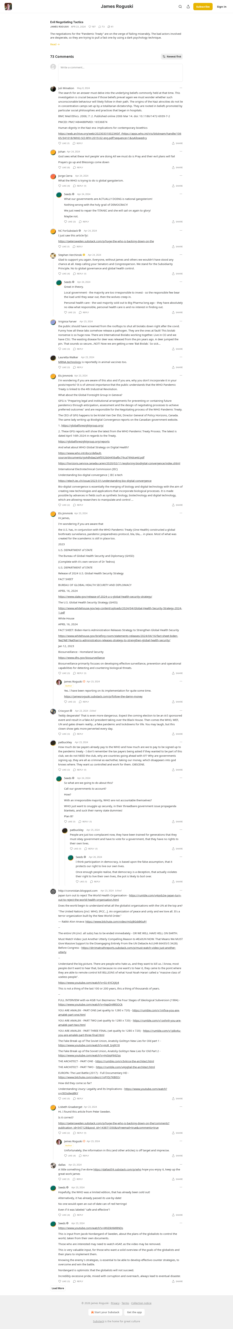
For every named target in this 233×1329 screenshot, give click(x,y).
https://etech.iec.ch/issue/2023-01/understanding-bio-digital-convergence (104, 480)
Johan (61, 151)
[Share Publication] (188, 6)
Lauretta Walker (68, 357)
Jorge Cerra (65, 175)
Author (68, 685)
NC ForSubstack (68, 230)
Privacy (115, 1303)
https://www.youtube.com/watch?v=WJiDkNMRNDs (90, 1228)
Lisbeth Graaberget (70, 1107)
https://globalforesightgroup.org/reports (84, 441)
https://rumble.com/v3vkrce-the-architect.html (124, 1061)
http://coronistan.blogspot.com (78, 890)
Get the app (134, 1312)
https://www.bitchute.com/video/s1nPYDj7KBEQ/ (89, 1077)
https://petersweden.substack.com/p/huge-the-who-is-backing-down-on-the (106, 241)
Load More (58, 1288)
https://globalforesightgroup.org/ (82, 425)
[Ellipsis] (181, 88)
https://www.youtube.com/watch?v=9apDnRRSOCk (90, 1004)
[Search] (180, 6)
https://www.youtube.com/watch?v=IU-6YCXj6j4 (88, 982)
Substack (98, 1321)
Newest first (174, 56)
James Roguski (59, 26)
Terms (125, 1303)
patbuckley (65, 742)
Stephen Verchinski (70, 255)
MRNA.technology (69, 362)
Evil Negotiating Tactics (66, 22)
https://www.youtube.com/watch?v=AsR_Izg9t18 (89, 1045)
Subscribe (203, 6)
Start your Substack (106, 1312)
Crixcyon (63, 711)
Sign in (221, 6)
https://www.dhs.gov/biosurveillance (81, 657)
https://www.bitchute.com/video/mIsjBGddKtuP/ (116, 921)
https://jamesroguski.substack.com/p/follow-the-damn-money (103, 696)
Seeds (67, 194)
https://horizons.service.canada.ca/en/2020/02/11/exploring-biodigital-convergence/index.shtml (119, 463)
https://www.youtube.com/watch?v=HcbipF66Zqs (89, 1055)
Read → (55, 44)
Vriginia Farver (67, 321)
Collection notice (141, 1303)
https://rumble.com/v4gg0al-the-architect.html (125, 1067)
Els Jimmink (65, 375)
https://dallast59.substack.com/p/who (117, 1169)
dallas (62, 1164)
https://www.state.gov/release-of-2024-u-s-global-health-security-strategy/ (105, 596)
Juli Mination (66, 88)
